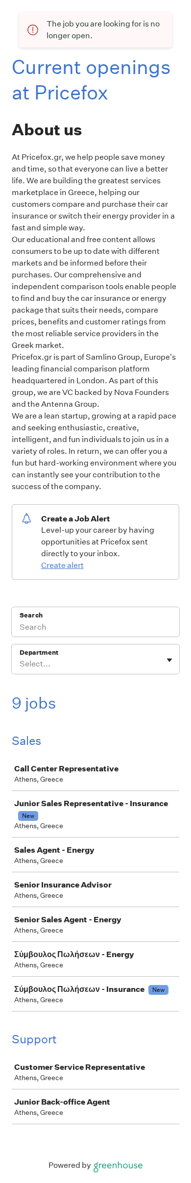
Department (39, 652)
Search (31, 615)
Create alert (62, 565)
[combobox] (20, 664)
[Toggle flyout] (169, 660)
